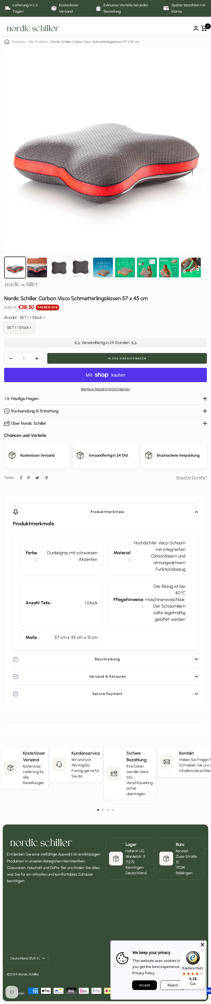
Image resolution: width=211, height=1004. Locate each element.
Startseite (19, 42)
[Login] (195, 28)
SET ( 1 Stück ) (19, 327)
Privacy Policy (143, 972)
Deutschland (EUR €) (25, 958)
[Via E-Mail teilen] (46, 478)
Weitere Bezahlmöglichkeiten (105, 389)
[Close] (202, 944)
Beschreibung (107, 659)
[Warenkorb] (204, 28)
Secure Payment (107, 694)
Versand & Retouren (107, 676)
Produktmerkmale (107, 512)
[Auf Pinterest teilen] (28, 478)
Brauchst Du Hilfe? (191, 477)
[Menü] (202, 951)
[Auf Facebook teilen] (21, 478)
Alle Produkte (38, 42)
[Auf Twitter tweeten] (37, 478)
